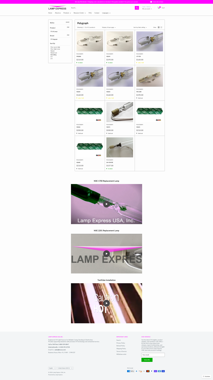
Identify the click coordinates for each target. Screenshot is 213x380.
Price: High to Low (55, 49)
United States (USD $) (64, 368)
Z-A (51, 58)
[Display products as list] (161, 27)
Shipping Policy (121, 348)
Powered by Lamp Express (55, 374)
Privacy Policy (120, 343)
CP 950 (138, 56)
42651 (108, 127)
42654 (108, 56)
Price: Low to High (55, 47)
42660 (78, 162)
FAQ (90, 13)
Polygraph (54, 39)
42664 (78, 91)
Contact (96, 13)
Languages (105, 13)
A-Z (51, 56)
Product (52, 28)
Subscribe (147, 360)
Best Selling (53, 54)
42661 (138, 127)
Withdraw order (121, 354)
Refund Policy (120, 346)
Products (66, 13)
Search (118, 340)
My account (146, 9)
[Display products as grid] (158, 27)
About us (58, 13)
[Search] (137, 8)
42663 (108, 91)
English (51, 368)
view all (67, 22)
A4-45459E (109, 162)
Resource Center (79, 13)
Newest (52, 51)
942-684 (138, 91)
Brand (52, 36)
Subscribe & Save (158, 2)
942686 (78, 56)
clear (68, 27)
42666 (78, 127)
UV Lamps (54, 31)
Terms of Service (121, 351)
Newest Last (54, 53)
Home (50, 13)
